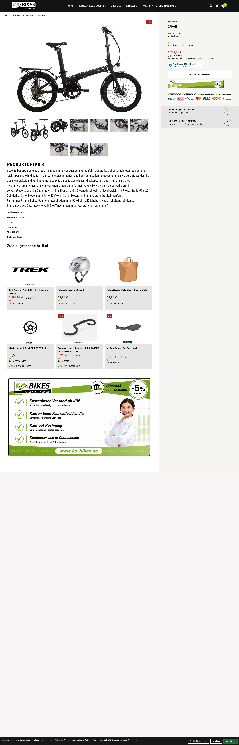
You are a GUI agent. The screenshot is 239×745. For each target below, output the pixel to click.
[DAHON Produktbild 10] (99, 149)
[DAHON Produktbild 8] (59, 149)
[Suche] (211, 6)
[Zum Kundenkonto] (217, 6)
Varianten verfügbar (21, 366)
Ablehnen (216, 741)
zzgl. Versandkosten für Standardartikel (199, 59)
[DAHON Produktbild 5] (99, 130)
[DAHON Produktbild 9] (79, 149)
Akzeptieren (230, 741)
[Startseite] (6, 15)
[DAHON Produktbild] (79, 69)
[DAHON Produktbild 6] (119, 130)
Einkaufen (132, 6)
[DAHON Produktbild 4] (79, 130)
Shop (71, 6)
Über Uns (116, 6)
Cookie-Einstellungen (198, 741)
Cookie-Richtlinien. (129, 740)
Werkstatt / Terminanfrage (159, 6)
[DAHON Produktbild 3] (59, 130)
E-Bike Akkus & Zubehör (92, 6)
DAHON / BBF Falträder (22, 15)
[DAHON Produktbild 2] (39, 130)
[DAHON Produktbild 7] (139, 130)
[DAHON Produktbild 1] (20, 130)
